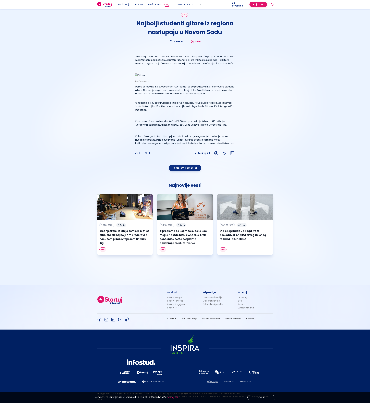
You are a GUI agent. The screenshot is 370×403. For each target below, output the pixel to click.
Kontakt (250, 318)
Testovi (241, 304)
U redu (261, 397)
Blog (167, 4)
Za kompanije (237, 4)
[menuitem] (126, 4)
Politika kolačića (233, 318)
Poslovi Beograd (175, 297)
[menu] (175, 4)
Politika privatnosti (211, 318)
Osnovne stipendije (212, 297)
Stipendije (209, 292)
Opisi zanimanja (246, 307)
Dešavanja (243, 297)
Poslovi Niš (172, 307)
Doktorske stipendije (213, 304)
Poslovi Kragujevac (176, 304)
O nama (171, 318)
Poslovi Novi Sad (175, 300)
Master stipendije (211, 300)
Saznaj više (173, 397)
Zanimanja (124, 4)
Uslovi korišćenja (189, 318)
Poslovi (139, 4)
